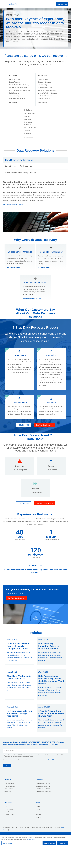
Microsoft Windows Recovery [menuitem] (47, 93)
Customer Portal (44, 267)
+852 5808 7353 (23, 425)
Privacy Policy (51, 759)
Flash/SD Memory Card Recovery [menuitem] (20, 90)
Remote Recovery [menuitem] (44, 98)
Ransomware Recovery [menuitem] (45, 87)
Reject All (62, 843)
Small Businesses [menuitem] (29, 114)
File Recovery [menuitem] (42, 85)
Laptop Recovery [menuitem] (14, 82)
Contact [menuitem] (38, 806)
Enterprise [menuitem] (27, 116)
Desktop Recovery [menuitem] (15, 79)
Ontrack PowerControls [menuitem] (43, 786)
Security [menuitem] (38, 814)
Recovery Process (13, 267)
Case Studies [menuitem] (9, 812)
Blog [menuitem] (6, 806)
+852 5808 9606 (62, 4)
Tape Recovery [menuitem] (14, 96)
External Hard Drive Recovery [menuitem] (19, 85)
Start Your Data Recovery (44, 425)
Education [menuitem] (27, 130)
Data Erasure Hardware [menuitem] (43, 791)
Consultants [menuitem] (27, 133)
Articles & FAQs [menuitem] (9, 814)
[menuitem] (13, 102)
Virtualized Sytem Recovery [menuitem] (47, 90)
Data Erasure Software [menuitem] (43, 789)
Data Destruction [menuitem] (10, 786)
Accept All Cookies (49, 843)
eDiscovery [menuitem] (8, 791)
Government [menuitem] (28, 122)
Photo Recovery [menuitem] (43, 79)
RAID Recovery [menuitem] (14, 93)
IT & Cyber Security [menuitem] (30, 127)
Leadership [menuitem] (39, 812)
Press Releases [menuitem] (9, 809)
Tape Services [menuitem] (9, 789)
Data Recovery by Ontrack (32, 298)
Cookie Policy (31, 839)
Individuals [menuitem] (27, 119)
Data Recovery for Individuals (13, 204)
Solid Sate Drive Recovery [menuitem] (18, 87)
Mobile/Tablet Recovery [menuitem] (17, 98)
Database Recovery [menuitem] (44, 82)
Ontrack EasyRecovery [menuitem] (43, 783)
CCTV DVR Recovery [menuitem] (45, 96)
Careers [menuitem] (38, 817)
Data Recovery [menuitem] (9, 783)
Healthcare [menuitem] (27, 125)
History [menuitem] (38, 809)
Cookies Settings (7, 843)
